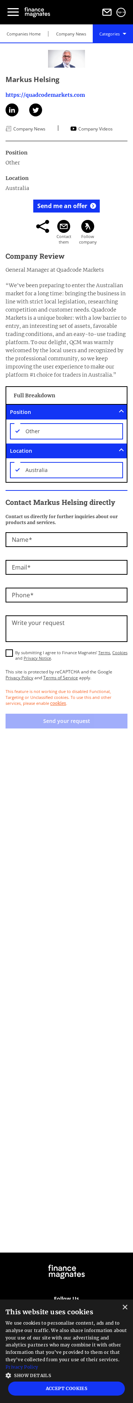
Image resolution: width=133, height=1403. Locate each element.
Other (32, 431)
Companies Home (24, 34)
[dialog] (66, 1351)
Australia (36, 469)
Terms (104, 652)
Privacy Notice (37, 658)
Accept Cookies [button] (67, 1388)
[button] (66, 1375)
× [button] (124, 1307)
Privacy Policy (19, 678)
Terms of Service (60, 678)
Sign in (121, 12)
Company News (71, 34)
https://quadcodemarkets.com (45, 95)
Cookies (119, 652)
